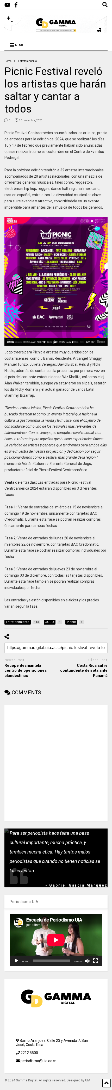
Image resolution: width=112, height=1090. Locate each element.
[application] (56, 940)
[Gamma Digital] (56, 31)
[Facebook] (16, 5)
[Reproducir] (16, 960)
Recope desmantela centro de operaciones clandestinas (25, 670)
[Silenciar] (87, 960)
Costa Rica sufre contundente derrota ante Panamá (84, 670)
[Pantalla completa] (95, 960)
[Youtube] (7, 5)
